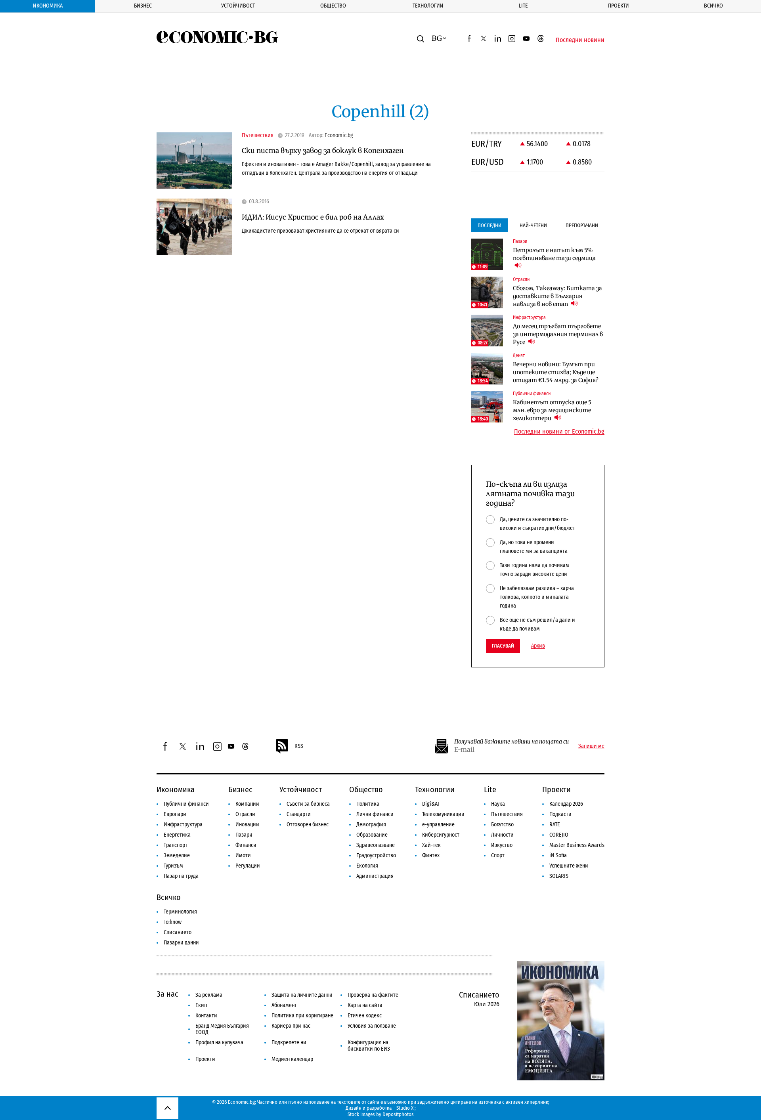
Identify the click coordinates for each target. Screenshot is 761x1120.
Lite (523, 5)
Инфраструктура (183, 824)
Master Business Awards (576, 845)
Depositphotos (398, 1114)
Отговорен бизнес (308, 824)
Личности (502, 834)
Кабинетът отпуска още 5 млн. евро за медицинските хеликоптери (552, 410)
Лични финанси (375, 814)
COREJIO (558, 834)
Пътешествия (507, 814)
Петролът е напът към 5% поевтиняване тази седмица (554, 254)
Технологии (428, 5)
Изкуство (501, 845)
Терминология (180, 911)
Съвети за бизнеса (308, 804)
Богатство (502, 824)
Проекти (618, 5)
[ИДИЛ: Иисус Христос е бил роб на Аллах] (194, 227)
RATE (554, 824)
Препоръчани (582, 225)
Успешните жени (568, 865)
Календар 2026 (566, 804)
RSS (298, 746)
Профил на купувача (219, 1042)
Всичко (713, 5)
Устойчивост (238, 5)
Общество (333, 5)
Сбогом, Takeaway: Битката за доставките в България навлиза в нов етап (557, 296)
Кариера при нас (291, 1026)
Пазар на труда (181, 876)
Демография (371, 824)
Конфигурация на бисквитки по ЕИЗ (369, 1045)
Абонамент (284, 1005)
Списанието (177, 932)
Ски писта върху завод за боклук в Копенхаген (323, 150)
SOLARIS (558, 876)
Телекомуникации (443, 814)
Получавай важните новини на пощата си (511, 741)
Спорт (498, 855)
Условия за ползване (372, 1026)
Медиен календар (292, 1059)
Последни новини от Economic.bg (559, 431)
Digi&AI (430, 804)
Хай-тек (431, 845)
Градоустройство (376, 855)
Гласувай (503, 646)
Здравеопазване (375, 845)
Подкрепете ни (289, 1042)
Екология (367, 865)
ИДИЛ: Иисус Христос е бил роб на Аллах (313, 217)
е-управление (438, 824)
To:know (173, 922)
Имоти (243, 855)
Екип (201, 1005)
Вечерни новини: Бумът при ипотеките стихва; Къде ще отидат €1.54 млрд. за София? (555, 372)
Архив (538, 646)
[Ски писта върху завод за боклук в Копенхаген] (194, 160)
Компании (247, 804)
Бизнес (143, 5)
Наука (498, 804)
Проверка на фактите (373, 995)
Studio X (404, 1108)
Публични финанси (186, 804)
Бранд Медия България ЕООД (222, 1029)
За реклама (208, 995)
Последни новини (580, 40)
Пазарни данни (181, 942)
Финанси (245, 845)
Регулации (247, 865)
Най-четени (533, 225)
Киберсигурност (440, 834)
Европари (175, 814)
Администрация (375, 876)
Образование (372, 834)
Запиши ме (591, 746)
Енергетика (177, 834)
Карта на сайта (365, 1005)
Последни (489, 225)
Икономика (48, 5)
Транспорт (175, 845)
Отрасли (245, 814)
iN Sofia (558, 855)
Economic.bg (339, 135)
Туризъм (173, 865)
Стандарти (299, 814)
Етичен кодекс (365, 1015)
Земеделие (177, 855)
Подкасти (560, 814)
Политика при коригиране (302, 1015)
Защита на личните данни (302, 995)
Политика (367, 804)
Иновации (247, 824)
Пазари (243, 834)
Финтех (431, 855)
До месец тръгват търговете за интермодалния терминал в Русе (558, 334)
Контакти (206, 1015)
